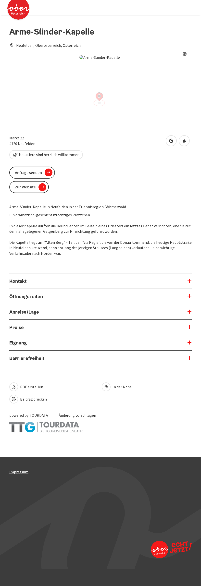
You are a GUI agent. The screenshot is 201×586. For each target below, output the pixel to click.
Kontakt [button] (17, 281)
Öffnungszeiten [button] (26, 296)
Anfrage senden (28, 172)
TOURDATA (38, 415)
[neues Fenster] (46, 424)
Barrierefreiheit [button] (26, 358)
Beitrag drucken (33, 399)
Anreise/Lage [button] (24, 312)
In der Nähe (122, 386)
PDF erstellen (31, 386)
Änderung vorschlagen (77, 415)
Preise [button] (16, 327)
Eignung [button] (18, 343)
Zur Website (25, 186)
